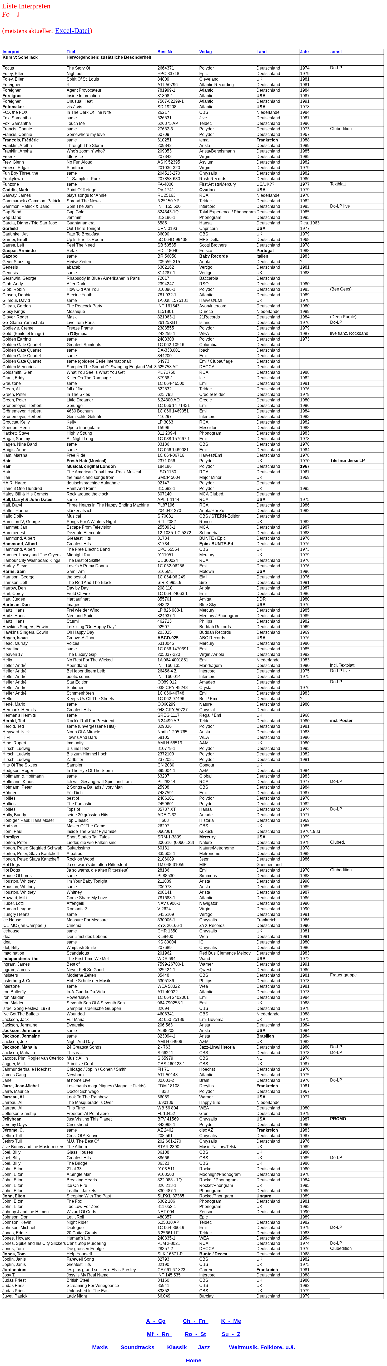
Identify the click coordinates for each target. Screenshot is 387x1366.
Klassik (177, 1347)
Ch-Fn (194, 1321)
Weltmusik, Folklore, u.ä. (262, 1347)
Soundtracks (138, 1347)
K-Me (231, 1321)
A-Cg (156, 1321)
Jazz (204, 1347)
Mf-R (158, 1334)
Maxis (100, 1347)
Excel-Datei (72, 31)
